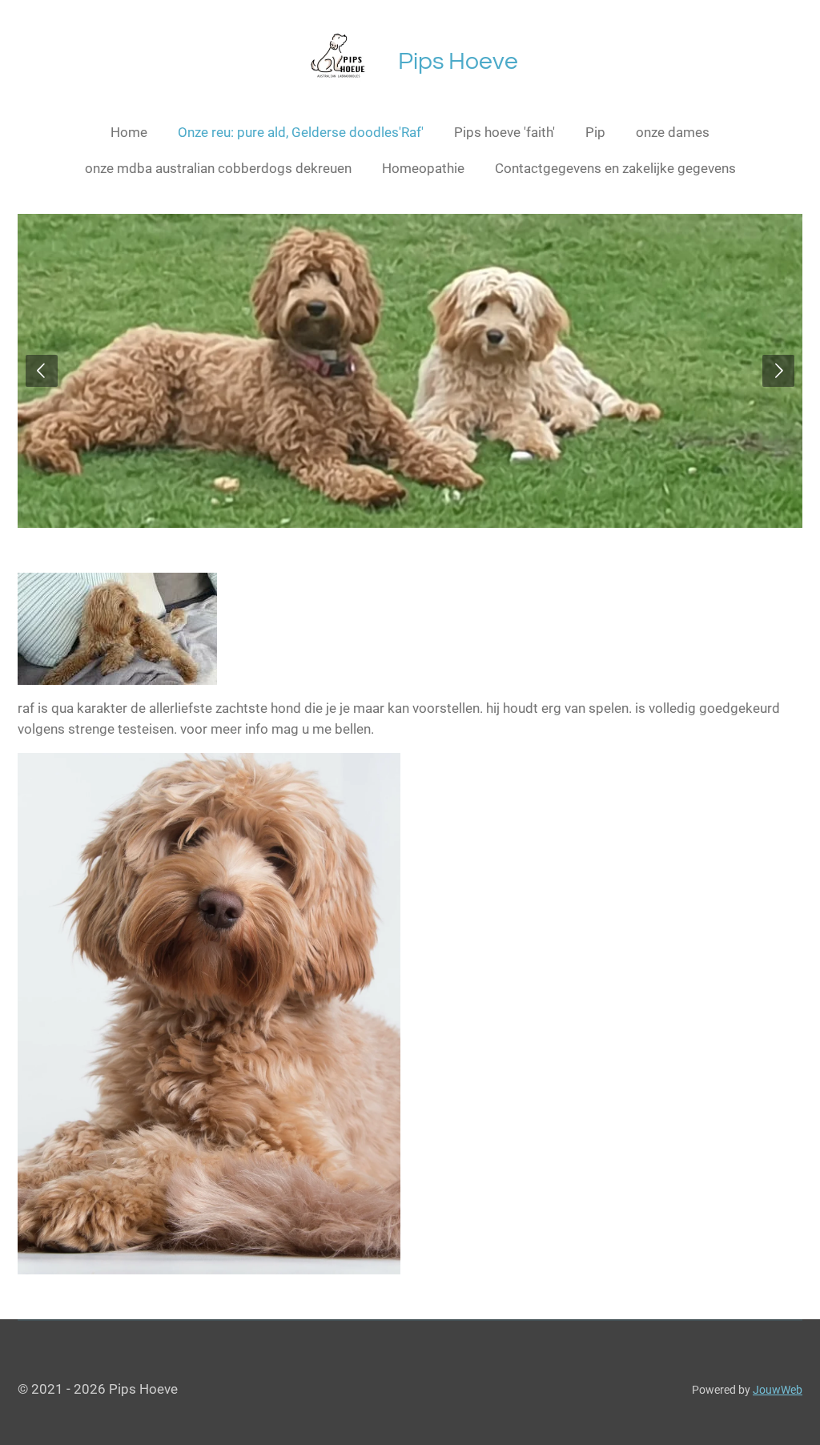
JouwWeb (777, 1389)
